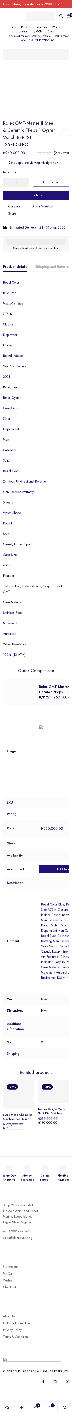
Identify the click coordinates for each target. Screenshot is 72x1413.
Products (26, 27)
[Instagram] (55, 1381)
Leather (23, 31)
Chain (51, 31)
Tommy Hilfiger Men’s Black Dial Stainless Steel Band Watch (51, 1113)
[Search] (61, 16)
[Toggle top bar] (68, 4)
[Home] (7, 1407)
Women (56, 27)
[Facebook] (43, 1381)
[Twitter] (67, 1381)
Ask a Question (42, 206)
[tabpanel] (36, 469)
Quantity (9, 172)
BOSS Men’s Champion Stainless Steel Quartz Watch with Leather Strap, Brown (18, 1121)
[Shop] (21, 1407)
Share (12, 213)
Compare (14, 206)
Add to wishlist (64, 133)
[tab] (15, 266)
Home (12, 27)
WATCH (37, 31)
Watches (42, 27)
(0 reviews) (61, 152)
